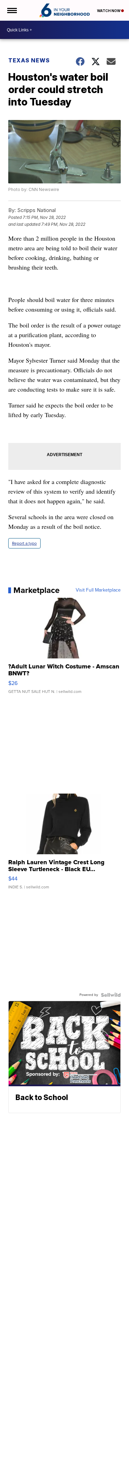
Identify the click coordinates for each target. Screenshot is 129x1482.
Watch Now (109, 11)
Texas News (29, 60)
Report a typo (24, 543)
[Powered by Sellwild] (111, 994)
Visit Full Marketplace (98, 590)
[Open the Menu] (11, 10)
